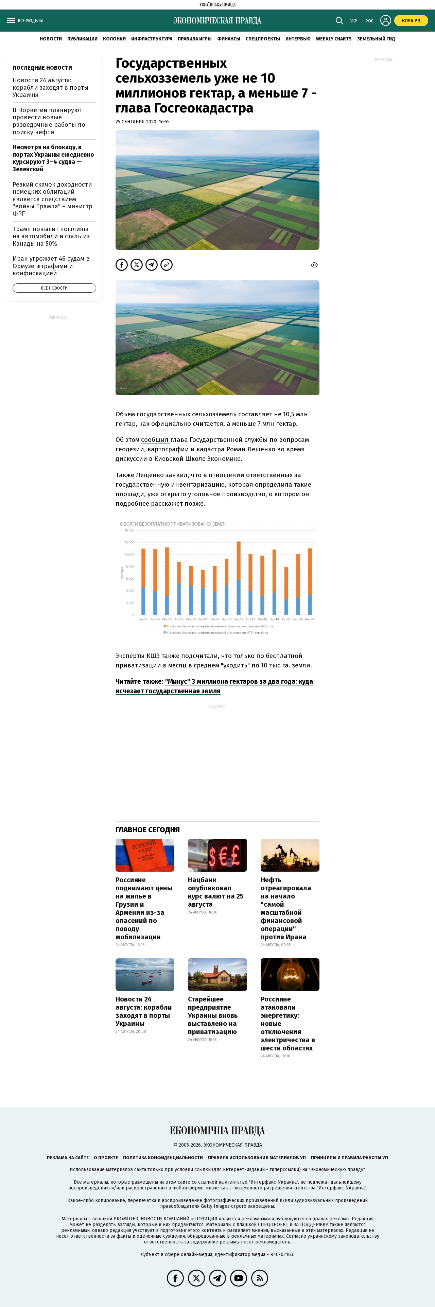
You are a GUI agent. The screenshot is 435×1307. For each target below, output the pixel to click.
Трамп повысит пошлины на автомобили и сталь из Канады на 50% (51, 236)
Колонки (114, 39)
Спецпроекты (263, 39)
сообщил (155, 439)
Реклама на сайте (68, 1157)
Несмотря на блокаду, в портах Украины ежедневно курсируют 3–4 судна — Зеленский (53, 158)
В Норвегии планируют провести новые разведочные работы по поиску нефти (49, 121)
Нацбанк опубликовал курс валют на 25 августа (216, 892)
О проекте (106, 1157)
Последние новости (42, 68)
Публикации (82, 39)
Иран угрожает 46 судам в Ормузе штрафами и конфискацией (51, 266)
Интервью (298, 39)
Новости (51, 39)
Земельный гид (376, 39)
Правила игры (195, 39)
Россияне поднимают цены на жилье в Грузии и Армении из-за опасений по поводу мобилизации (144, 908)
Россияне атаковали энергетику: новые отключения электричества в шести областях (288, 1023)
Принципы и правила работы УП (349, 1157)
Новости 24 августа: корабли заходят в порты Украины (144, 1011)
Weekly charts (334, 39)
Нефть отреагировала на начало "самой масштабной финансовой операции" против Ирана (286, 908)
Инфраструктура (151, 39)
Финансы (228, 39)
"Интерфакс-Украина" (273, 1182)
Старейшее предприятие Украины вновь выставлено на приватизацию (213, 1015)
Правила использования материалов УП (257, 1157)
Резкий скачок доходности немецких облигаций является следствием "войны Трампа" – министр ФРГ (52, 199)
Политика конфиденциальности (163, 1157)
